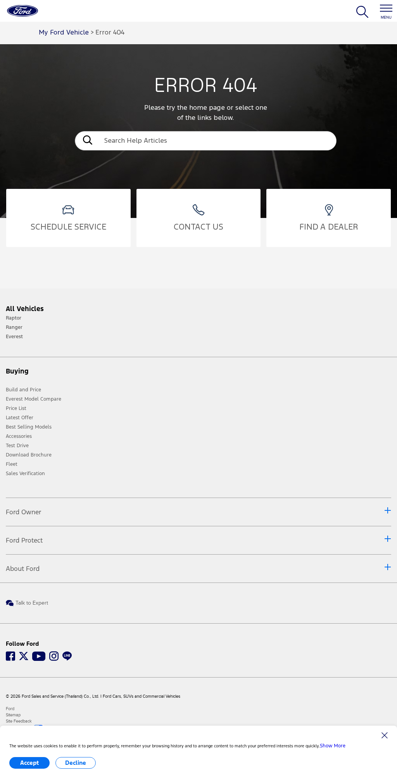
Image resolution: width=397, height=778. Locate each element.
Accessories (19, 436)
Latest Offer (19, 418)
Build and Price (23, 390)
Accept (29, 762)
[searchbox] (217, 140)
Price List (16, 408)
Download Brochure (29, 455)
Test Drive (17, 446)
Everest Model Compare (33, 399)
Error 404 (109, 33)
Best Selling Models (29, 427)
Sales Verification (25, 473)
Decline (75, 762)
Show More (332, 746)
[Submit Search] (86, 141)
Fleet (11, 464)
